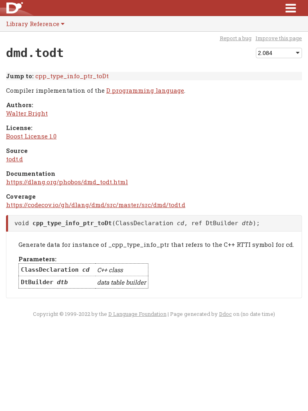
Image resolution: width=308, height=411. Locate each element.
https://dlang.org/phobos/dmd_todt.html (67, 182)
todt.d (14, 159)
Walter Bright (27, 113)
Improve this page (278, 38)
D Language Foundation (137, 313)
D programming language (145, 90)
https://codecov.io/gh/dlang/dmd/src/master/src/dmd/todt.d (95, 205)
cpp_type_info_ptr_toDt (72, 76)
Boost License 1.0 (31, 136)
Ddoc (225, 313)
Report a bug (235, 38)
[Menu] (291, 8)
